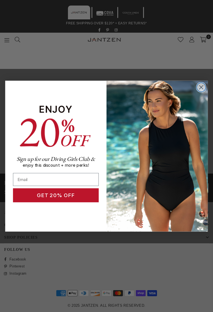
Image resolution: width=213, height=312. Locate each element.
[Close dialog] (201, 87)
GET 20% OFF (56, 195)
